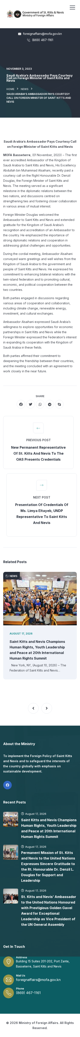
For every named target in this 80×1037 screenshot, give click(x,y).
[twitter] (30, 404)
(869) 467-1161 (42, 40)
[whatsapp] (40, 404)
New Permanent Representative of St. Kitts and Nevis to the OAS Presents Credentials (38, 453)
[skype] (59, 404)
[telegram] (49, 404)
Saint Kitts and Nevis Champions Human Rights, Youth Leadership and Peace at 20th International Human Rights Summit (37, 649)
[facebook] (21, 404)
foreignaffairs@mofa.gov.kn (42, 34)
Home (10, 89)
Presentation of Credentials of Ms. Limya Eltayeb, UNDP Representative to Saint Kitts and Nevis (41, 514)
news (24, 89)
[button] (33, 708)
